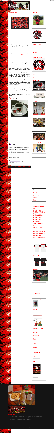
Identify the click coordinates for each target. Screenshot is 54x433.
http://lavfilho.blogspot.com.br (36, 353)
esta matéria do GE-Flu (19, 54)
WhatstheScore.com (39, 184)
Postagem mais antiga (26, 166)
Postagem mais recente (12, 166)
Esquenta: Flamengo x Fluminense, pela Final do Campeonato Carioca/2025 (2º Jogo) (19, 14)
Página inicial (20, 166)
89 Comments (23, 118)
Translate (38, 358)
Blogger (32, 427)
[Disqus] (19, 131)
